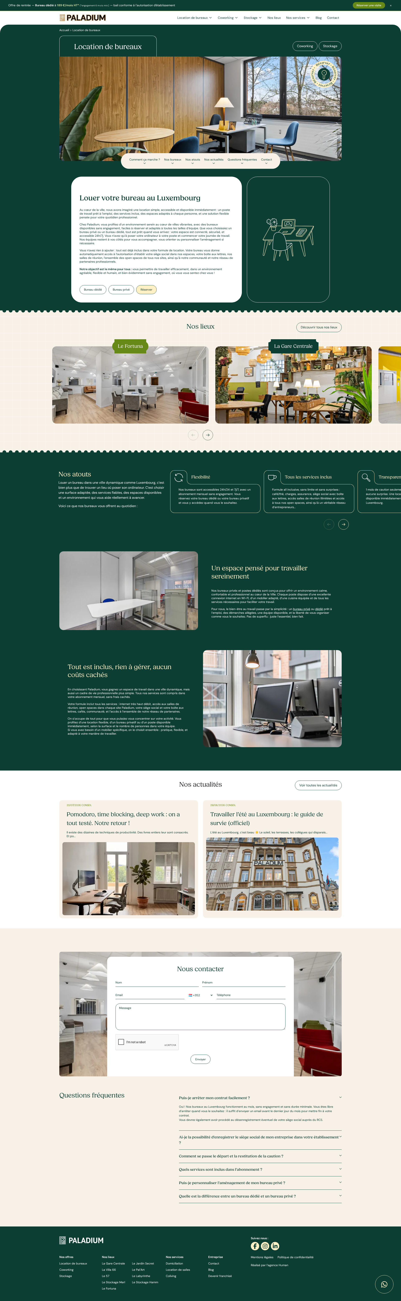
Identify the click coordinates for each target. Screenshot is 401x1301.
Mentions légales (262, 1257)
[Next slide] (208, 435)
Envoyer (200, 1059)
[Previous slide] (193, 435)
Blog (319, 18)
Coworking (226, 18)
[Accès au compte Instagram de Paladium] (265, 1246)
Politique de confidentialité (295, 1257)
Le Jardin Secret (143, 1263)
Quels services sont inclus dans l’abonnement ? (220, 1169)
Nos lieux (274, 18)
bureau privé (301, 609)
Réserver (146, 289)
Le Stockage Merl (113, 1282)
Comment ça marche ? (144, 159)
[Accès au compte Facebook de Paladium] (255, 1246)
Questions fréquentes (242, 159)
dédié (319, 609)
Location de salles (178, 1270)
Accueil (64, 30)
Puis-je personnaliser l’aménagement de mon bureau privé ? (232, 1183)
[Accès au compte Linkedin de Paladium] (275, 1246)
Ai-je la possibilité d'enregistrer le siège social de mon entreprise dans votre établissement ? (259, 1140)
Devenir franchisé (220, 1276)
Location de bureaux (192, 18)
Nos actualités (213, 159)
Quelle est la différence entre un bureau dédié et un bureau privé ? (237, 1196)
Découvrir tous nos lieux (319, 327)
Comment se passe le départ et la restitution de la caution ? (231, 1156)
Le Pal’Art (138, 1270)
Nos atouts (192, 159)
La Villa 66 (109, 1270)
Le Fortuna (109, 1288)
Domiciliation (174, 1263)
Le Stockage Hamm (145, 1282)
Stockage (251, 18)
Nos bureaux (172, 159)
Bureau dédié (93, 289)
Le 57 (105, 1276)
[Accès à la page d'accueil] (82, 18)
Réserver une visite (369, 5)
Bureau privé (121, 289)
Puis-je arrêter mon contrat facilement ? (214, 1098)
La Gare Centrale (113, 1263)
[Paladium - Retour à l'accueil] (81, 1240)
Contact (333, 18)
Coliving (171, 1276)
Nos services (296, 18)
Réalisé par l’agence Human (269, 1265)
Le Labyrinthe (141, 1276)
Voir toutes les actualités (318, 785)
